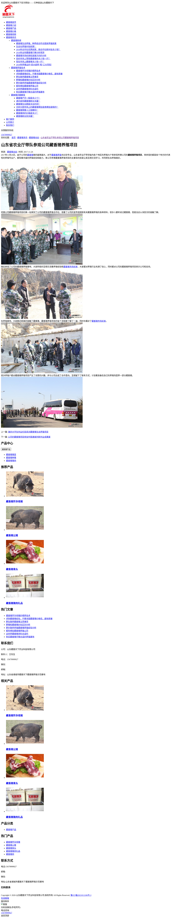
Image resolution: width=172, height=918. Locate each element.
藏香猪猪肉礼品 (14, 603)
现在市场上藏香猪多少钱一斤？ (30, 62)
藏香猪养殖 (56, 155)
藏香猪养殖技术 (18, 68)
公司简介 (10, 122)
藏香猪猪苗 (11, 455)
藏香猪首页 (11, 22)
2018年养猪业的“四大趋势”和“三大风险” (34, 65)
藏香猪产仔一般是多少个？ (28, 98)
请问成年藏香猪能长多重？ (28, 101)
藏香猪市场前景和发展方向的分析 (31, 56)
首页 (14, 138)
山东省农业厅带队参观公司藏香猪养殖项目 (60, 138)
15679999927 (6, 135)
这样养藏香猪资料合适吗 (27, 89)
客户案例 (10, 119)
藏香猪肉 (10, 854)
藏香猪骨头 (12, 569)
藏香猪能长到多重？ (25, 116)
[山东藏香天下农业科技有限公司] (8, 17)
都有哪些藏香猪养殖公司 (27, 86)
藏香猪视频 (11, 34)
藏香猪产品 (11, 28)
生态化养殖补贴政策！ (26, 46)
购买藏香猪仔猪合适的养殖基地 (30, 92)
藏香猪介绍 (11, 25)
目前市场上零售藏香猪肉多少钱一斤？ (33, 59)
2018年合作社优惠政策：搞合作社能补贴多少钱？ (38, 49)
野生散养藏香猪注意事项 (27, 77)
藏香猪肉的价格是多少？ (27, 113)
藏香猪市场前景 (70, 267)
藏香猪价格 (11, 31)
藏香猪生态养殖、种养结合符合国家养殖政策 (36, 43)
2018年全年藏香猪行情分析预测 (30, 52)
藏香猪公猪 (12, 535)
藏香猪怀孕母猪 (14, 501)
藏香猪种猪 (11, 458)
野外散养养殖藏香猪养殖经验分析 (31, 83)
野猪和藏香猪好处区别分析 (28, 80)
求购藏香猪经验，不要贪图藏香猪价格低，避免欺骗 (39, 74)
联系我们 (10, 125)
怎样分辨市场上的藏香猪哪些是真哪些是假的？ (37, 107)
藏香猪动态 (34, 138)
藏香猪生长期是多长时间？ (28, 104)
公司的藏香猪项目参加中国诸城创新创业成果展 (29, 437)
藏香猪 (30, 155)
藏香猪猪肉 (11, 461)
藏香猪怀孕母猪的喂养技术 (28, 71)
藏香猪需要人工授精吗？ (27, 110)
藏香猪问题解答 (18, 95)
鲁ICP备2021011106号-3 (81, 895)
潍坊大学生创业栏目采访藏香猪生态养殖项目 (28, 432)
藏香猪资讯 (11, 37)
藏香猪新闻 (16, 40)
